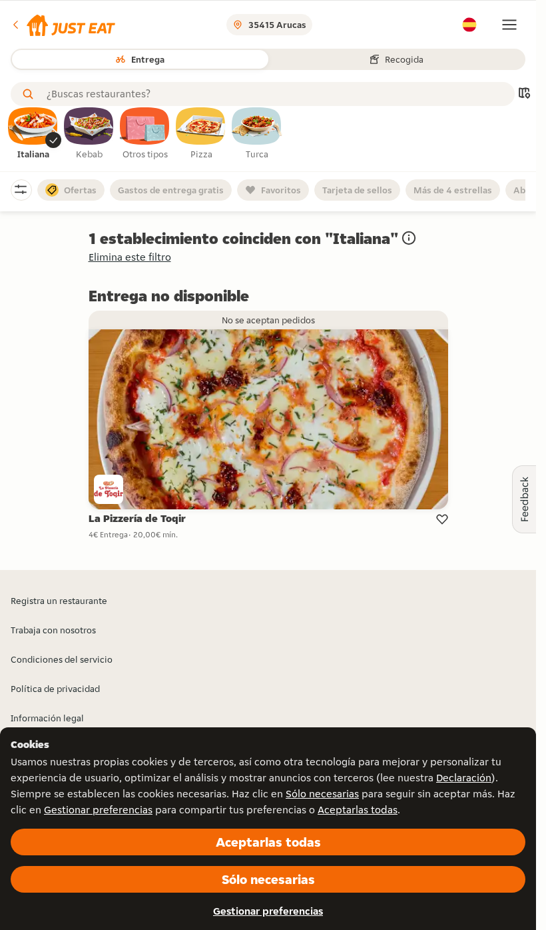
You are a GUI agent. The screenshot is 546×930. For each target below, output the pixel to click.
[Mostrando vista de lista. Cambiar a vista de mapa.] (524, 94)
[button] (63, 24)
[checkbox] (33, 134)
